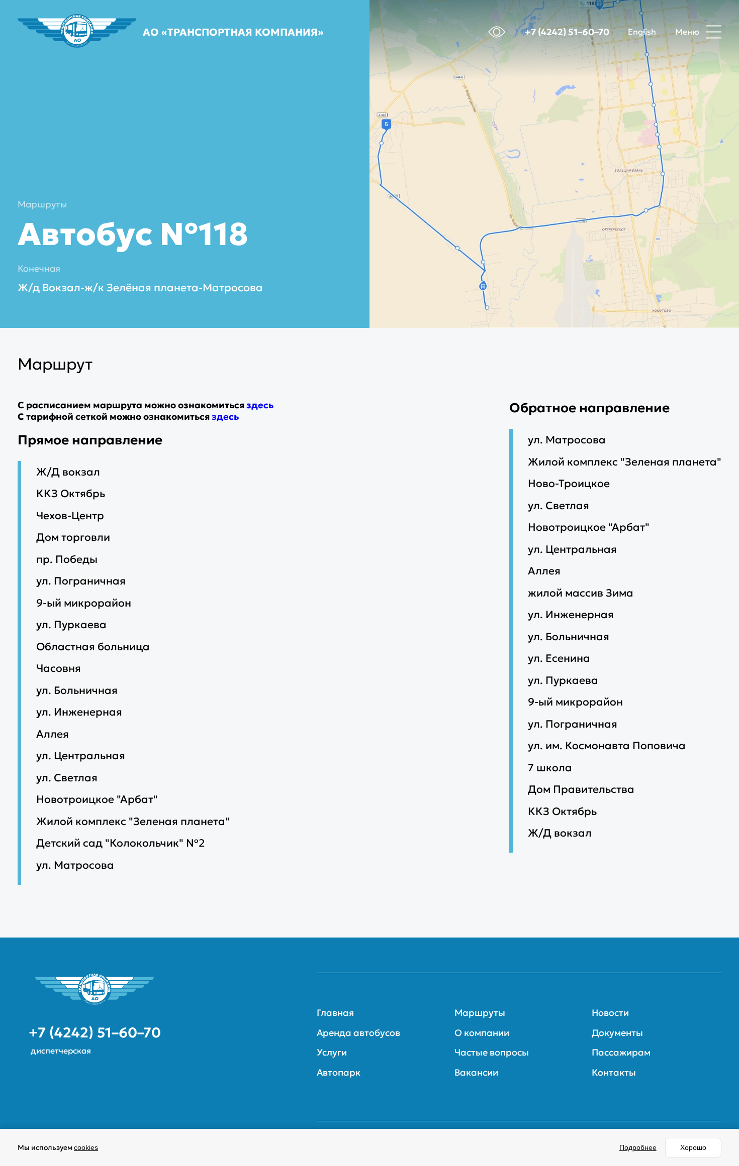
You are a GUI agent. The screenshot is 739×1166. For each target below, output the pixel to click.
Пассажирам (621, 1052)
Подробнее (638, 1147)
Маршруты (42, 204)
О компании (481, 1032)
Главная (335, 1012)
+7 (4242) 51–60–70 (567, 32)
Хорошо (693, 1147)
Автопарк (338, 1072)
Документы (617, 1032)
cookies (86, 1147)
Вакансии (476, 1072)
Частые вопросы (491, 1052)
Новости (610, 1012)
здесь (259, 405)
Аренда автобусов (358, 1032)
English (642, 32)
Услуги (332, 1052)
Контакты (614, 1072)
